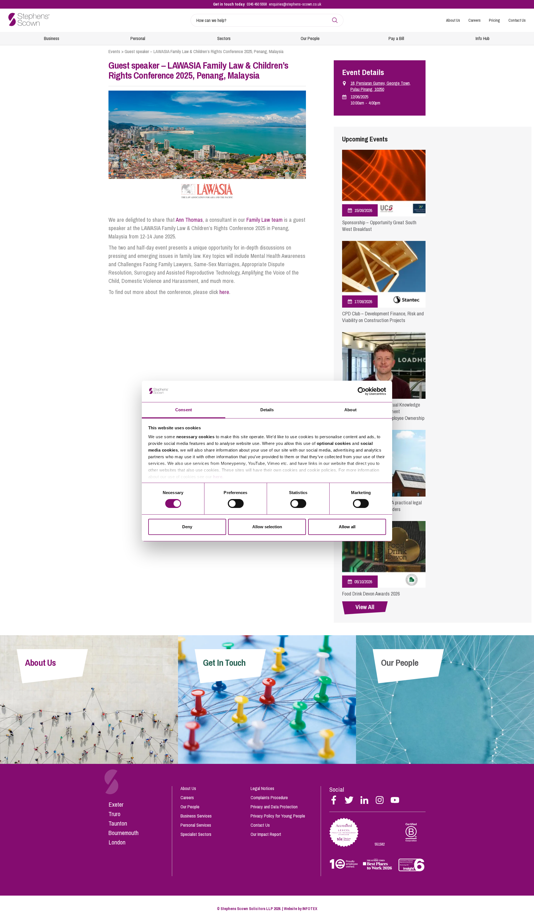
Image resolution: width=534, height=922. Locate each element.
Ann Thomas (189, 219)
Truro (114, 814)
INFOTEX (309, 908)
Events (114, 51)
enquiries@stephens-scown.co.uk (295, 4)
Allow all (347, 526)
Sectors (224, 38)
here (217, 476)
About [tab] (350, 409)
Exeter (115, 804)
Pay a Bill (396, 38)
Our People (310, 38)
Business (51, 38)
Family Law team (264, 219)
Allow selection (267, 526)
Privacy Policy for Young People (278, 816)
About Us (453, 20)
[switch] (236, 503)
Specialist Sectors (196, 834)
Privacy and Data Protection (274, 807)
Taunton (117, 823)
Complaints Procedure (269, 797)
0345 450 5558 (257, 4)
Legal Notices (262, 788)
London (116, 842)
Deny (187, 526)
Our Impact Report (266, 834)
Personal (137, 38)
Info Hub (483, 38)
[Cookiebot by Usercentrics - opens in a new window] (361, 391)
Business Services (196, 816)
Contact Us (517, 20)
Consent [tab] (183, 409)
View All (364, 607)
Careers (474, 20)
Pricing (494, 20)
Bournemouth (123, 833)
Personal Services (196, 825)
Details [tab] (267, 409)
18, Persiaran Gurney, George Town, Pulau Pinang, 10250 (380, 86)
